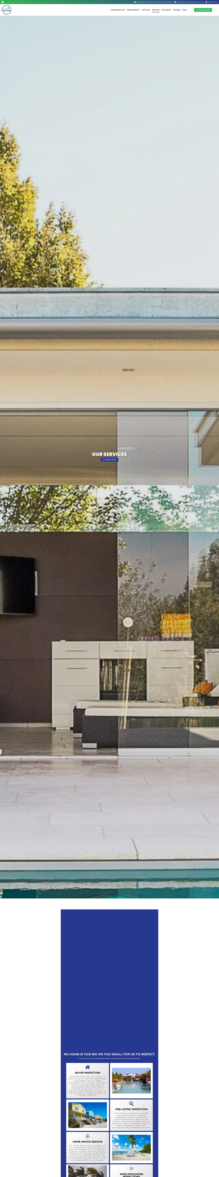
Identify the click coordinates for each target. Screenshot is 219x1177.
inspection (98, 1089)
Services (156, 10)
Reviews (177, 10)
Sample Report (133, 10)
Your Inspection (118, 10)
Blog (185, 10)
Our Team (146, 10)
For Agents (166, 10)
